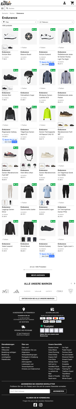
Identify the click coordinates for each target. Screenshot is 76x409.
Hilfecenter (5, 350)
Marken (12, 13)
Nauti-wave (52, 378)
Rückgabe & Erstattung (30, 357)
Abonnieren (58, 391)
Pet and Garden (67, 354)
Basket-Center (53, 347)
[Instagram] (41, 405)
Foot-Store (52, 359)
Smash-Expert (67, 359)
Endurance (6, 52)
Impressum (25, 359)
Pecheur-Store (67, 352)
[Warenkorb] (72, 3)
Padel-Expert (66, 350)
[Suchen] (7, 8)
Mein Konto (6, 347)
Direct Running (53, 352)
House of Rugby (54, 369)
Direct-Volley (52, 354)
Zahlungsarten (27, 362)
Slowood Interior (68, 357)
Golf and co (52, 364)
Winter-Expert (67, 378)
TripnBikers (66, 373)
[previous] (71, 283)
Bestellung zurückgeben (23, 335)
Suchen (11, 8)
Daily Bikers (52, 350)
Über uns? (25, 347)
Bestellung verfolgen (9, 352)
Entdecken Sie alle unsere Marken (38, 298)
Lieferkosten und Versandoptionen (28, 365)
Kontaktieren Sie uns (24, 315)
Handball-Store (53, 366)
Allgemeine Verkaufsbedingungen (29, 353)
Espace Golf (52, 357)
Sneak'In (65, 362)
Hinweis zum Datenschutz (31, 369)
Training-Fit (66, 369)
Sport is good (66, 366)
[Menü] (2, 8)
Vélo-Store (66, 376)
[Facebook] (35, 405)
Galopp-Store (53, 362)
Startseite (5, 13)
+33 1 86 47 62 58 (24, 322)
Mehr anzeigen (38, 275)
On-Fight (65, 347)
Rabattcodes (6, 359)
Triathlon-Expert (67, 371)
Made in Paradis (54, 376)
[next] (74, 283)
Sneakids (65, 364)
